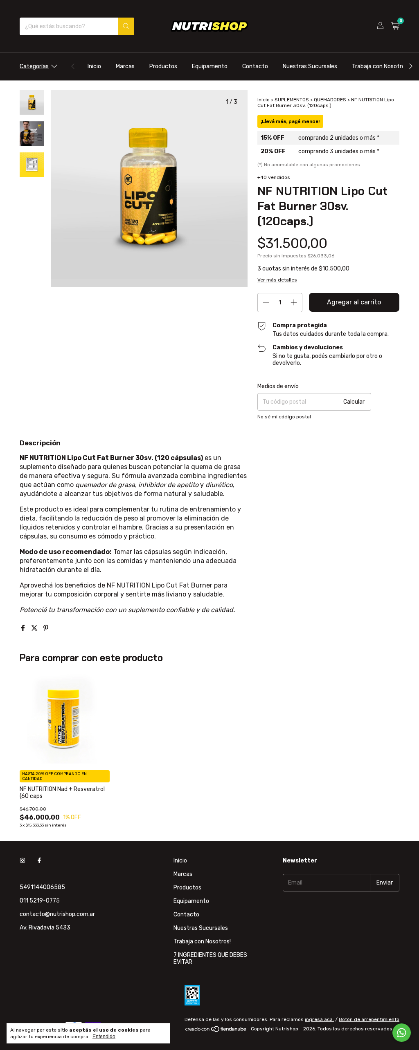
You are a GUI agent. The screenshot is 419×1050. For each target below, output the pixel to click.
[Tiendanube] (216, 1031)
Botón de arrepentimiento (369, 1019)
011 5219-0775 (40, 900)
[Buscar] (126, 26)
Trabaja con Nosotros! (380, 66)
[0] (395, 26)
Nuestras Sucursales (310, 66)
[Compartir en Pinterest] (46, 628)
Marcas (125, 66)
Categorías (34, 66)
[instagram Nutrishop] (22, 860)
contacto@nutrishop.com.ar (57, 914)
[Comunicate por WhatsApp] (401, 1032)
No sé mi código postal (284, 417)
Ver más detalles (277, 280)
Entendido (103, 1036)
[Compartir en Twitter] (35, 628)
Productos (163, 66)
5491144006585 (42, 887)
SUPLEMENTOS (292, 100)
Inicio (94, 66)
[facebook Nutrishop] (39, 860)
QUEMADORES (330, 100)
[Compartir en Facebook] (24, 628)
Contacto (255, 66)
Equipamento (210, 66)
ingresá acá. (319, 1019)
